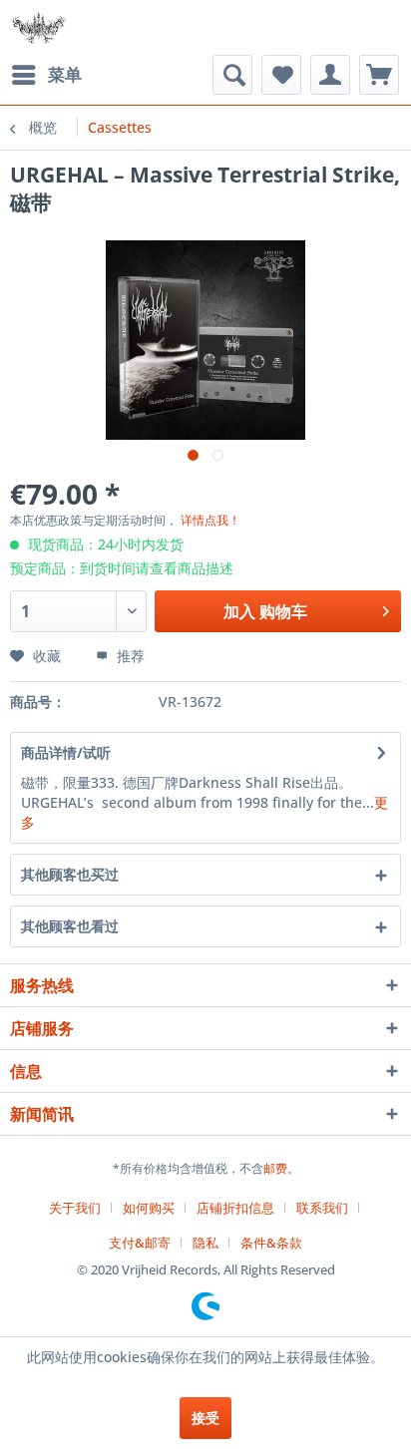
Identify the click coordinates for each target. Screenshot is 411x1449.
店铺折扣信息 (235, 1208)
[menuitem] (46, 75)
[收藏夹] (281, 75)
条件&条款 (271, 1243)
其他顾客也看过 (70, 925)
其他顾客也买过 (70, 874)
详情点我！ (210, 520)
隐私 (205, 1243)
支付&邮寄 (140, 1243)
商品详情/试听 (66, 752)
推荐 (129, 655)
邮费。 (281, 1168)
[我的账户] (330, 75)
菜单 (65, 74)
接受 (205, 1417)
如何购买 (149, 1208)
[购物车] (379, 75)
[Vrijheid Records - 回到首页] (38, 27)
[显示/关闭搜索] (232, 75)
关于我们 (75, 1208)
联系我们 (322, 1208)
